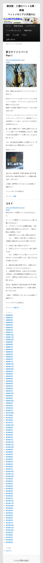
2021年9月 (9, 405)
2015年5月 (9, 459)
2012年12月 (10, 525)
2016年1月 (9, 440)
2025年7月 (9, 347)
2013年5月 (9, 513)
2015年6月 (9, 457)
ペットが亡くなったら (13, 30)
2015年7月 (9, 454)
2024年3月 (9, 386)
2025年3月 (9, 357)
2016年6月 (9, 432)
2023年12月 (10, 393)
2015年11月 (10, 444)
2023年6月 (9, 398)
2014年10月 (10, 476)
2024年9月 (9, 371)
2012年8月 (9, 535)
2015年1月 (9, 469)
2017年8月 (9, 418)
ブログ (24, 35)
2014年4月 (9, 491)
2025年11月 (10, 337)
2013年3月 (9, 518)
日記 (14, 196)
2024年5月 (9, 381)
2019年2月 (9, 408)
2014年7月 (9, 484)
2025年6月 (9, 349)
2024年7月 (9, 376)
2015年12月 (10, 442)
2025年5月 (9, 352)
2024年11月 (10, 366)
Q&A (7, 35)
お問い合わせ (10, 39)
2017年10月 (10, 413)
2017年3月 (9, 420)
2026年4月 (9, 325)
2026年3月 (9, 327)
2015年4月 (9, 461)
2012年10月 (10, 530)
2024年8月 (9, 374)
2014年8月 (9, 481)
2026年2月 (9, 330)
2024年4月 (9, 383)
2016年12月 (10, 425)
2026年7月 (9, 317)
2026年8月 (9, 315)
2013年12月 (10, 501)
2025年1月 (9, 361)
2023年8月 (9, 396)
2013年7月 (9, 510)
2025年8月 (9, 344)
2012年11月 (10, 527)
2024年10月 (10, 369)
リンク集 (16, 35)
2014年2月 (9, 496)
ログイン (9, 551)
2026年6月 (9, 320)
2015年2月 (9, 466)
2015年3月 (9, 464)
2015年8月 (9, 452)
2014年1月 (9, 498)
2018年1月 (9, 410)
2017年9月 (9, 415)
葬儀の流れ (28, 30)
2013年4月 (9, 515)
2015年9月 (9, 449)
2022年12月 (10, 400)
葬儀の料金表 (18, 26)
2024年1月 (9, 391)
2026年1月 (9, 332)
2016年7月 (9, 430)
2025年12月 (10, 335)
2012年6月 (9, 540)
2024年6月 (9, 378)
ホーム (8, 26)
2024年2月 (9, 388)
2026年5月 (9, 322)
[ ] (21, 560)
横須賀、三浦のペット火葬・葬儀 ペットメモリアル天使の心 (21, 10)
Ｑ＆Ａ (9, 203)
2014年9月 (9, 479)
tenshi (8, 62)
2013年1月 (9, 523)
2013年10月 (10, 506)
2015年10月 (10, 447)
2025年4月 (9, 354)
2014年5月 (9, 488)
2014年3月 (9, 493)
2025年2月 (9, 359)
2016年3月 (9, 437)
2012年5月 (9, 542)
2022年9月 (9, 403)
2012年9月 (9, 532)
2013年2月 (9, 520)
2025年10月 (10, 339)
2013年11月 (10, 503)
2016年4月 (9, 435)
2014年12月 (10, 471)
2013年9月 (9, 508)
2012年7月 (9, 537)
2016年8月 (9, 427)
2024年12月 (10, 364)
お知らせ (16, 307)
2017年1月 (9, 422)
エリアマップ (30, 26)
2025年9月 (9, 342)
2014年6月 (9, 486)
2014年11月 (10, 474)
